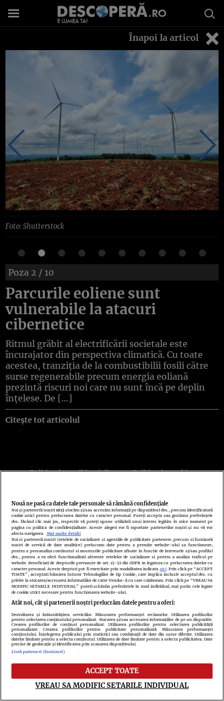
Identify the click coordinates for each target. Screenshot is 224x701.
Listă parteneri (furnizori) (38, 651)
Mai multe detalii (64, 533)
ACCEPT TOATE (112, 670)
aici (163, 568)
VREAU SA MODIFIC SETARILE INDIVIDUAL (112, 685)
